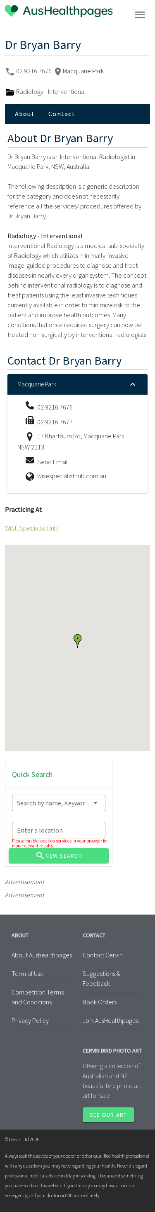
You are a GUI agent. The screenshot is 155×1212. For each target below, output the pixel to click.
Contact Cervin (103, 955)
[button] (77, 641)
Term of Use (28, 973)
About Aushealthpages (42, 955)
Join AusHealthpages (110, 1020)
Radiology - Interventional (50, 91)
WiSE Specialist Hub (31, 528)
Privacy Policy (30, 1020)
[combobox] (58, 803)
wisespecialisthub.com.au (71, 476)
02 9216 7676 (34, 71)
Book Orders (100, 1002)
